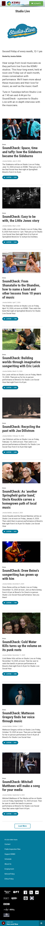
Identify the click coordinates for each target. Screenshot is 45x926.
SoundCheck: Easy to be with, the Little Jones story (20, 219)
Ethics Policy (9, 879)
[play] (3, 923)
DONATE (37, 3)
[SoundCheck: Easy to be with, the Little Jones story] (21, 197)
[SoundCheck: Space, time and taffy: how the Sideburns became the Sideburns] (21, 129)
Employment (9, 869)
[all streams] (42, 923)
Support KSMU (10, 854)
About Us (8, 864)
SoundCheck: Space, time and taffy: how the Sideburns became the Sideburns (22, 152)
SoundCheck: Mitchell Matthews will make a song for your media (21, 786)
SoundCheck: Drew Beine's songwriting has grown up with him (20, 575)
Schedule (8, 859)
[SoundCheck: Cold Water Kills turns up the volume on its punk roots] (21, 623)
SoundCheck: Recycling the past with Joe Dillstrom (21, 429)
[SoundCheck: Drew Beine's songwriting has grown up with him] (21, 552)
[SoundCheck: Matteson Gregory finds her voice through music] (21, 694)
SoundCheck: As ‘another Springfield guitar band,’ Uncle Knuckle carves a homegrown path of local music (19, 499)
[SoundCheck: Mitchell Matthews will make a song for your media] (21, 763)
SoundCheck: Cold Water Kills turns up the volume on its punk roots (21, 646)
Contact (7, 844)
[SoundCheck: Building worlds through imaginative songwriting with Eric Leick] (21, 339)
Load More (22, 826)
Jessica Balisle (15, 56)
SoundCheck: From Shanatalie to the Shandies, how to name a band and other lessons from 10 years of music (21, 289)
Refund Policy (10, 874)
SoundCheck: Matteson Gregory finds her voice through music (18, 717)
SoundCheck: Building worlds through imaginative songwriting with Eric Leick (21, 362)
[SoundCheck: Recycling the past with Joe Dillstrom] (21, 408)
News (4, 144)
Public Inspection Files (12, 849)
